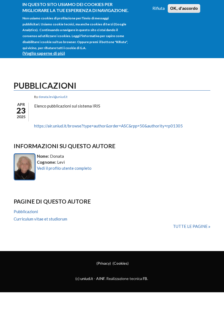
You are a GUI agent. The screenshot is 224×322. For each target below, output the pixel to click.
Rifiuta (158, 8)
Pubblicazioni (26, 211)
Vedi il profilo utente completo (64, 168)
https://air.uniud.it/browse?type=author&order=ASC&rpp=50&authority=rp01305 (108, 125)
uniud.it (86, 278)
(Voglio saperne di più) (43, 53)
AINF (100, 278)
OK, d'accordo (184, 8)
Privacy (104, 263)
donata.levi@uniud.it (53, 97)
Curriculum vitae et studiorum (40, 218)
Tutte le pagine (190, 226)
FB (145, 278)
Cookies (121, 263)
